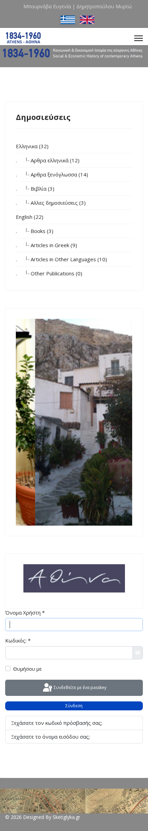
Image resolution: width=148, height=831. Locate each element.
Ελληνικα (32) (32, 146)
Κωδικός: (18, 640)
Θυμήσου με (27, 668)
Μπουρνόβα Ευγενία (47, 6)
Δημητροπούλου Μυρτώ (104, 6)
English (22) (29, 216)
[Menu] (138, 38)
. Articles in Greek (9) (46, 245)
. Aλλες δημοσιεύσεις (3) (51, 202)
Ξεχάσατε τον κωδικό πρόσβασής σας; (56, 722)
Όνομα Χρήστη (25, 612)
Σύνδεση (74, 706)
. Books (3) (34, 230)
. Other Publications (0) (49, 273)
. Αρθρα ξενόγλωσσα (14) (52, 174)
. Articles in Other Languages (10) (61, 259)
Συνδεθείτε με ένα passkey (79, 687)
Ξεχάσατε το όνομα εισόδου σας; (50, 736)
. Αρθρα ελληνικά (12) (48, 160)
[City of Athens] (74, 578)
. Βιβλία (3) (35, 188)
